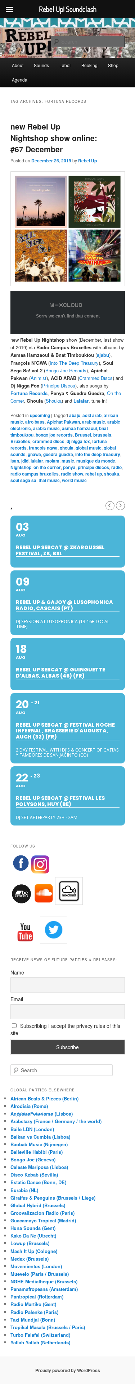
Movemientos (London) (36, 1266)
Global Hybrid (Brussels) (37, 1205)
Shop (113, 65)
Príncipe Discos (58, 385)
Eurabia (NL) (24, 1190)
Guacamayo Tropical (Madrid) (43, 1220)
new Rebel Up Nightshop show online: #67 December (53, 137)
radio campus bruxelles (34, 473)
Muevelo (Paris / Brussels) (39, 1273)
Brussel (83, 435)
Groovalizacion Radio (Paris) (42, 1212)
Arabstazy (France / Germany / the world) (56, 1121)
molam (52, 460)
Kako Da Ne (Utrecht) (33, 1235)
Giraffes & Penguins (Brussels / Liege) (52, 1197)
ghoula (66, 447)
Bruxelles (20, 441)
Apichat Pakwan (63, 422)
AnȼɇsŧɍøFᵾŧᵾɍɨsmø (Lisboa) (41, 1113)
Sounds (41, 65)
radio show (72, 473)
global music (89, 447)
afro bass (35, 422)
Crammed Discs (96, 378)
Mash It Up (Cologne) (33, 1251)
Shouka (54, 400)
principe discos (93, 467)
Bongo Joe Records (65, 370)
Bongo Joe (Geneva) (32, 1159)
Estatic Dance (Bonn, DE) (38, 1182)
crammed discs (48, 441)
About (17, 65)
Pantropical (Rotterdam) (36, 1296)
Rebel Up (87, 160)
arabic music (46, 428)
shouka (111, 473)
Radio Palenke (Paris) (34, 1312)
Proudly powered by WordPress (67, 1370)
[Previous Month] (109, 505)
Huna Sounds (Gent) (32, 1228)
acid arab (92, 415)
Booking (89, 65)
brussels (102, 435)
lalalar (37, 460)
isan (14, 460)
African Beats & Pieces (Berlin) (44, 1098)
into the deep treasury (97, 454)
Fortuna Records (29, 393)
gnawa (34, 454)
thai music (49, 480)
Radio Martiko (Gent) (33, 1304)
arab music (93, 422)
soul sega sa (23, 480)
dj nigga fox (78, 441)
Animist (38, 378)
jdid (24, 460)
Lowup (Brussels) (29, 1243)
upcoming (40, 415)
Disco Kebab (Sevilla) (34, 1174)
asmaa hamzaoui (79, 428)
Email (16, 999)
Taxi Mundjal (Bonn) (32, 1319)
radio (116, 467)
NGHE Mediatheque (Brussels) (43, 1281)
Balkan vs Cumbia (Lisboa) (40, 1136)
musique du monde (95, 460)
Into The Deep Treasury (74, 362)
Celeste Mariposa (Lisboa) (39, 1167)
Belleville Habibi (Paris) (36, 1151)
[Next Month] (120, 505)
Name (17, 972)
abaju (74, 415)
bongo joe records (54, 435)
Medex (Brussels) (29, 1258)
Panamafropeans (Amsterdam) (44, 1289)
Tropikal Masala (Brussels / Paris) (47, 1327)
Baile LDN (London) (32, 1129)
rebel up (93, 473)
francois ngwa (43, 447)
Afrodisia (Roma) (29, 1106)
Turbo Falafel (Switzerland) (40, 1334)
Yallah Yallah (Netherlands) (40, 1342)
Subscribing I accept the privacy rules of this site (65, 1029)
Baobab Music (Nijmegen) (39, 1144)
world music (74, 480)
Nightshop (20, 467)
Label (65, 65)
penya (69, 467)
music (68, 460)
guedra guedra (58, 454)
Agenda (19, 79)
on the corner (47, 467)
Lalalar (81, 400)
